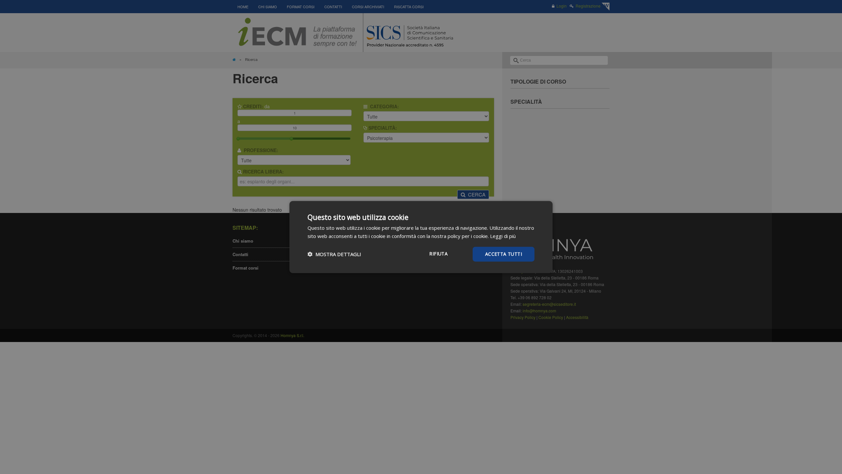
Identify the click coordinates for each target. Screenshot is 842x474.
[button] (334, 254)
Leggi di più (503, 236)
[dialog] (421, 237)
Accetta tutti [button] (503, 254)
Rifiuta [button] (438, 253)
